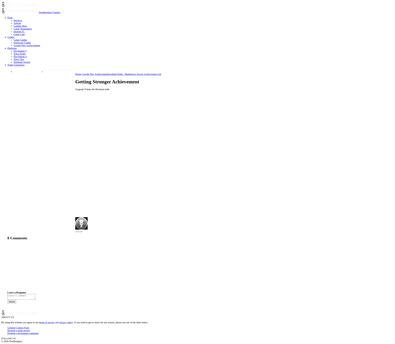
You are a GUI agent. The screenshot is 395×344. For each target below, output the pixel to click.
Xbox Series (20, 53)
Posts (9, 17)
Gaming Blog (20, 26)
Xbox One (19, 59)
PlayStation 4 (20, 56)
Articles (17, 23)
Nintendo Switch (22, 62)
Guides (10, 37)
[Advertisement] (100, 268)
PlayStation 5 (20, 51)
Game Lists (19, 34)
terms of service (46, 322)
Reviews (18, 20)
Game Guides (20, 40)
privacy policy (66, 322)
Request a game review (18, 330)
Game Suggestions (23, 28)
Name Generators (16, 65)
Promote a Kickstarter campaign (23, 333)
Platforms (12, 48)
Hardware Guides (22, 42)
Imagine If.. (19, 31)
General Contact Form (18, 327)
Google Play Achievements (27, 45)
